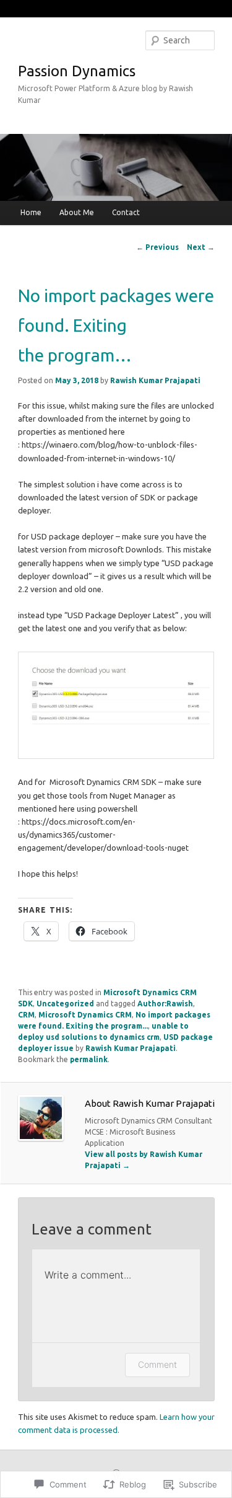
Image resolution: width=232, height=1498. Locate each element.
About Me (76, 212)
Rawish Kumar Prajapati (155, 380)
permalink (89, 1059)
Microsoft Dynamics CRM (85, 1015)
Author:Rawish (165, 1003)
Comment (157, 1364)
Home (30, 212)
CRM (26, 1015)
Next (201, 247)
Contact (126, 212)
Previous (157, 247)
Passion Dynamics (76, 71)
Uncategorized (65, 1003)
